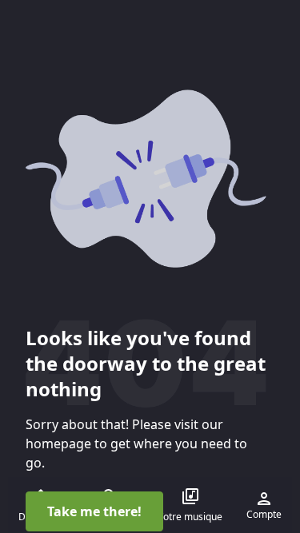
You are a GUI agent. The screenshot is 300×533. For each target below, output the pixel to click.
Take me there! (94, 511)
